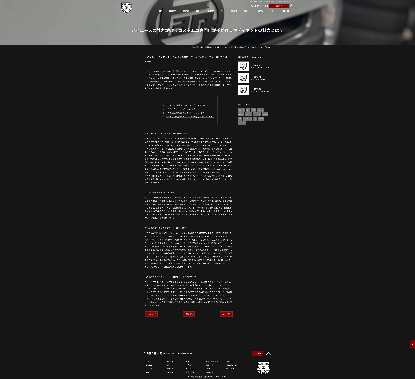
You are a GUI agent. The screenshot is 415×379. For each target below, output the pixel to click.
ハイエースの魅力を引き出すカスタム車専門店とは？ (188, 105)
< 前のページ (151, 314)
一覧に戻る (189, 314)
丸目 (254, 118)
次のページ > (226, 314)
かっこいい (242, 123)
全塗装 (265, 114)
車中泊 (241, 114)
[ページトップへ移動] (268, 353)
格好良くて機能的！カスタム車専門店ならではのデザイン (190, 116)
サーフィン (257, 114)
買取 (240, 118)
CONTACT (279, 6)
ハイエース (247, 118)
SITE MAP (230, 368)
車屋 (253, 110)
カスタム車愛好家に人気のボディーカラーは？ (185, 112)
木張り (261, 118)
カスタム (241, 110)
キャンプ (248, 114)
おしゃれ (260, 110)
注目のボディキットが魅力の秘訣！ (181, 109)
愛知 (248, 110)
